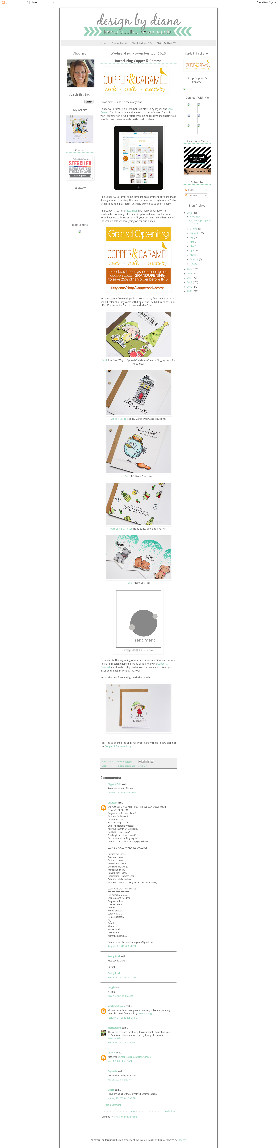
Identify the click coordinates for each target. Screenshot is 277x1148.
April (192, 250)
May (192, 246)
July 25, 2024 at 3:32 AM (120, 1079)
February (194, 259)
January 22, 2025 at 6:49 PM (122, 1098)
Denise (111, 1089)
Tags (129, 582)
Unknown (112, 802)
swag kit (112, 987)
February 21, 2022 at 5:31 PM (122, 1017)
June (192, 242)
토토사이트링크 (115, 1038)
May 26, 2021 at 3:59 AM (120, 996)
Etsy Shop (132, 210)
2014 (190, 269)
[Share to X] (146, 761)
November (195, 216)
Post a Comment (113, 1105)
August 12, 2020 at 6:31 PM (122, 946)
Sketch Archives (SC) (142, 43)
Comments (192, 195)
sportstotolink (114, 1027)
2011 (190, 282)
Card (104, 360)
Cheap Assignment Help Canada (135, 1057)
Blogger (182, 1140)
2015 (190, 213)
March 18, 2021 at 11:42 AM (122, 977)
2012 (190, 278)
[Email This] (140, 761)
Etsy (145, 766)
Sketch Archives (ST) (166, 43)
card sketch (118, 766)
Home (103, 43)
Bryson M (112, 1071)
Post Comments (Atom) (125, 1116)
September (195, 233)
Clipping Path (114, 784)
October (194, 228)
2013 (190, 273)
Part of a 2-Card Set (121, 528)
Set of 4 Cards (118, 418)
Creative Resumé (119, 43)
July (192, 237)
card (111, 766)
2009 (190, 291)
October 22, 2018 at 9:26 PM (122, 792)
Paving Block (114, 956)
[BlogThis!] (143, 761)
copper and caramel (134, 766)
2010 (190, 286)
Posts (190, 190)
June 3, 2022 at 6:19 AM (120, 1061)
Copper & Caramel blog (118, 746)
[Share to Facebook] (149, 761)
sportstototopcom (116, 1006)
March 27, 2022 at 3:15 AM (121, 1042)
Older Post (170, 1111)
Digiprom (112, 1052)
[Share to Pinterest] (152, 761)
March (193, 255)
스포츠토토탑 (145, 1013)
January (194, 263)
